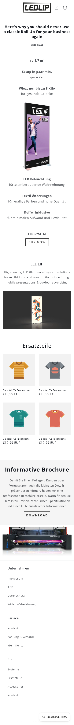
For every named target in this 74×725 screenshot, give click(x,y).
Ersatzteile (15, 678)
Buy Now (37, 242)
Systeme (13, 669)
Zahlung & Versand (21, 637)
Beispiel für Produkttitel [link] (16, 390)
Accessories (16, 686)
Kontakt (13, 628)
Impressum (15, 578)
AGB (10, 587)
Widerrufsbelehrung (22, 604)
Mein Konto (15, 645)
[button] (65, 7)
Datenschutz (16, 595)
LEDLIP (30, 721)
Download (37, 515)
